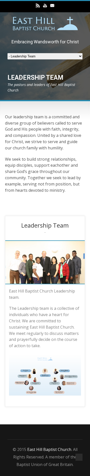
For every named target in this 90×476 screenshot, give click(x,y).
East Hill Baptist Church (49, 449)
